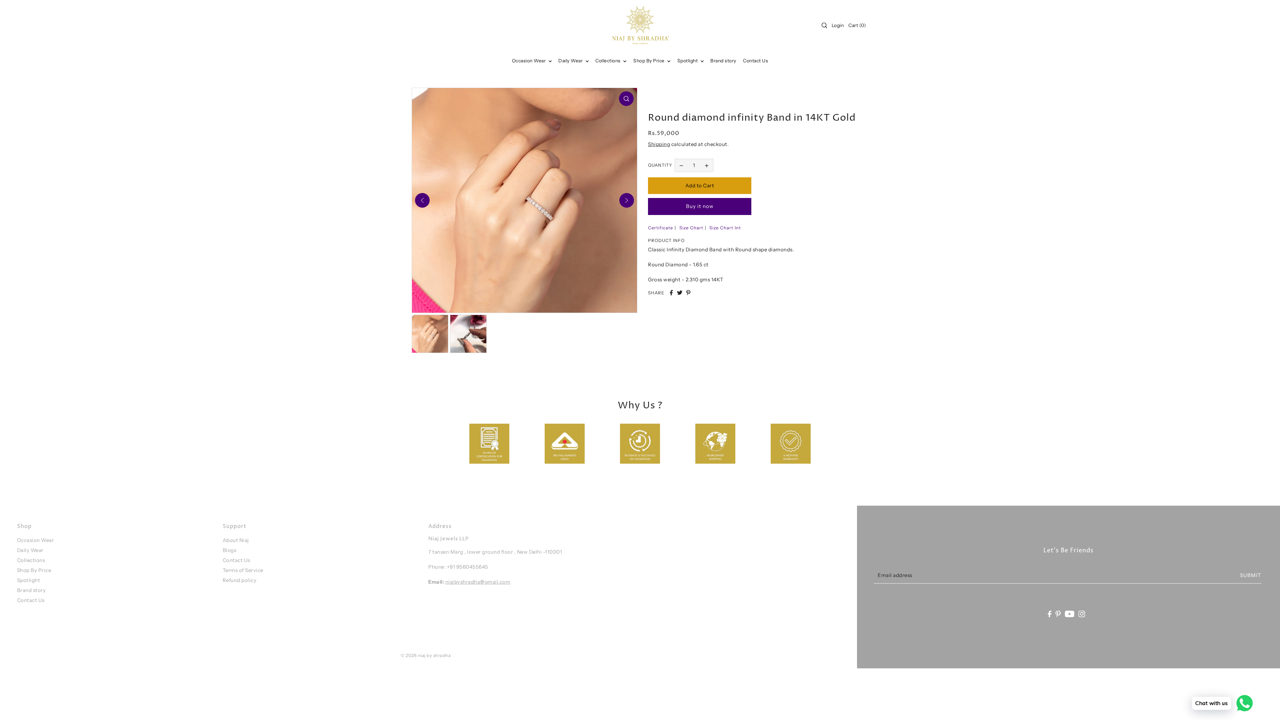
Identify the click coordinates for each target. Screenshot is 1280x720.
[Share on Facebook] (671, 292)
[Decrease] (681, 165)
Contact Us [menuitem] (755, 61)
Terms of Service (243, 570)
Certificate (660, 227)
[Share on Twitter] (679, 292)
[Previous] (422, 200)
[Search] (824, 25)
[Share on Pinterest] (688, 292)
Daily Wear (571, 61)
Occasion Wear (529, 61)
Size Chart (691, 227)
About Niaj (236, 540)
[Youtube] (1070, 614)
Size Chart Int (725, 227)
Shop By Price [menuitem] (649, 61)
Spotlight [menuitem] (688, 61)
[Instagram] (1082, 614)
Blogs (230, 550)
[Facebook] (1049, 614)
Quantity (660, 165)
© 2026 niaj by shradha (426, 655)
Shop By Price (34, 570)
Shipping (659, 144)
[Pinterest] (1058, 614)
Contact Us (31, 600)
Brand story (31, 590)
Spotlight (28, 580)
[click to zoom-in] (626, 98)
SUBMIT (1250, 575)
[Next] (626, 200)
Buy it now (700, 206)
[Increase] (706, 165)
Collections (608, 61)
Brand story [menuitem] (723, 61)
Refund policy (240, 580)
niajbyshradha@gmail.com (478, 582)
